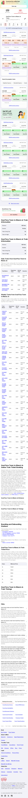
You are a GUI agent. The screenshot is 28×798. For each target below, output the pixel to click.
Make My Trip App (15, 760)
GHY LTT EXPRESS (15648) (4, 324)
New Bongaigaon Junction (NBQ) (11, 533)
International (4, 775)
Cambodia (9, 771)
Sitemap (6, 748)
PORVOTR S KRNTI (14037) (4, 313)
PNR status (15, 494)
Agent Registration (18, 737)
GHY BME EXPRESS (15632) (4, 385)
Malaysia (20, 768)
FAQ (2, 748)
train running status (19, 493)
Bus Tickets (4, 732)
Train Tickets (11, 732)
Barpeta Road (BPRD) (8, 534)
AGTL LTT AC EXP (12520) (4, 347)
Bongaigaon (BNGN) (7, 531)
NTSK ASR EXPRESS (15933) (4, 330)
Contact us (10, 737)
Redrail (8, 760)
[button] (25, 2)
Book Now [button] (15, 214)
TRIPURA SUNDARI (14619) (4, 358)
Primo (20, 748)
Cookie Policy (4, 756)
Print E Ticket (20, 744)
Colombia (15, 771)
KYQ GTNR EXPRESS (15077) (4, 318)
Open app (14, 6)
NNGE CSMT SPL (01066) (4, 459)
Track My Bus (4, 744)
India (2, 768)
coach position (5, 494)
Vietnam (3, 771)
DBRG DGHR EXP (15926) (4, 426)
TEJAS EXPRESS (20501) (4, 336)
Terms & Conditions (6, 752)
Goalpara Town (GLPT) (8, 535)
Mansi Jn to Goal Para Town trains (9, 210)
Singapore (13, 768)
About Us (3, 737)
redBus (3, 760)
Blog (16, 748)
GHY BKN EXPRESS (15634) (4, 391)
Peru (21, 771)
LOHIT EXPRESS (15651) (4, 403)
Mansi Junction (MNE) (8, 542)
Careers (3, 740)
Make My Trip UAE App (6, 764)
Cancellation (12, 744)
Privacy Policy (15, 752)
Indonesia (7, 768)
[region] (14, 42)
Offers (11, 748)
